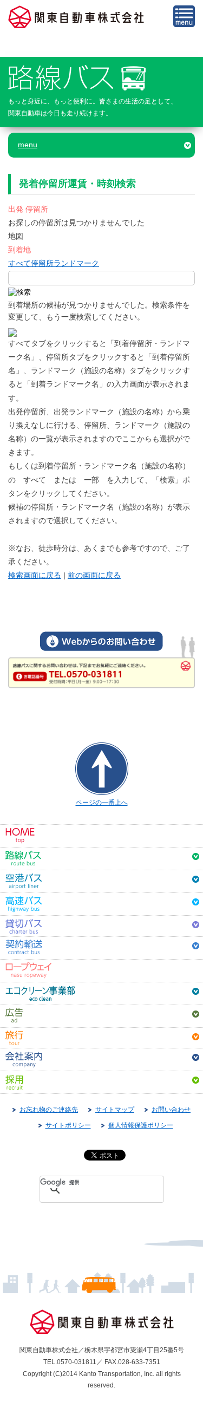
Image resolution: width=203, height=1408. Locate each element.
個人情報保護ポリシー (140, 1125)
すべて (19, 263)
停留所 (42, 263)
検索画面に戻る (34, 575)
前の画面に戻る (94, 575)
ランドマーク (76, 263)
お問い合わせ (171, 1109)
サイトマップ (114, 1109)
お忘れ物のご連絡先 (48, 1109)
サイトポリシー (68, 1125)
